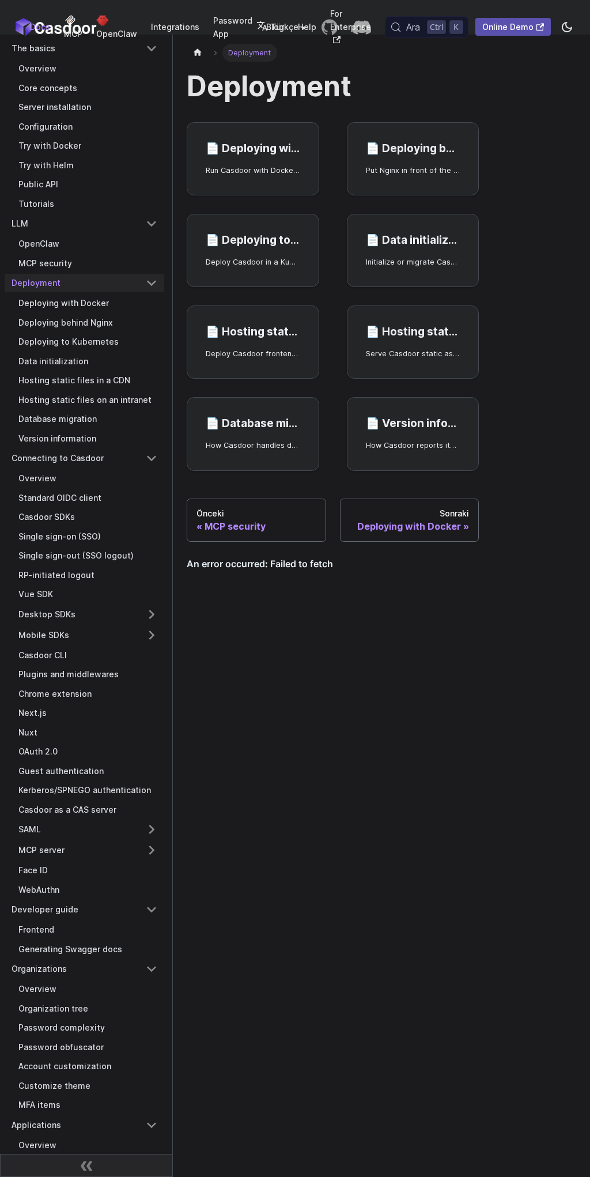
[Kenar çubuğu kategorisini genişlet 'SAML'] (151, 829)
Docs (40, 27)
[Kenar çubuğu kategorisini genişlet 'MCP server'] (151, 850)
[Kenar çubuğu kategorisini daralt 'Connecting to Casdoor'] (151, 458)
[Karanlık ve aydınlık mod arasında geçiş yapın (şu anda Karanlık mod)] (567, 27)
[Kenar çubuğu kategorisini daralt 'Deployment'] (151, 283)
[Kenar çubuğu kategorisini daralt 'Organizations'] (151, 969)
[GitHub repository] (329, 27)
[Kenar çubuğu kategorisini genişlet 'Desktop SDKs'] (151, 614)
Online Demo (508, 27)
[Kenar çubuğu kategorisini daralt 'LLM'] (151, 223)
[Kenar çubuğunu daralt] (86, 1165)
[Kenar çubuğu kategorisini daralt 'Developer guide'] (151, 909)
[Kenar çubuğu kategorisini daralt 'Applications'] (151, 1125)
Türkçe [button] (284, 27)
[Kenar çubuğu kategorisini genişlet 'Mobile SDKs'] (151, 635)
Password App (232, 27)
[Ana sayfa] (198, 53)
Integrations (175, 27)
